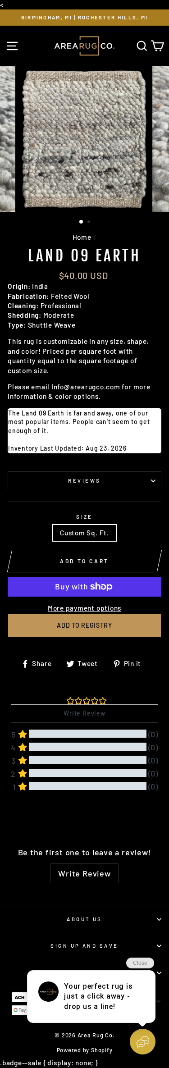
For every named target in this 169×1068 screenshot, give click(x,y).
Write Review (84, 873)
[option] (84, 17)
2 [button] (89, 222)
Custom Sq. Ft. (84, 533)
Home (82, 237)
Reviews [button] (22, 819)
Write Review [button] (84, 713)
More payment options (84, 608)
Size (84, 517)
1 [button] (81, 222)
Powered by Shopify (85, 1050)
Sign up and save (84, 946)
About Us (84, 919)
